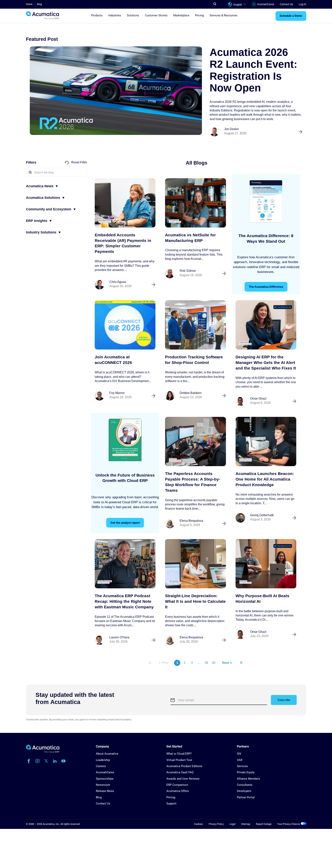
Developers (244, 791)
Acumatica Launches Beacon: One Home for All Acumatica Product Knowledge (265, 479)
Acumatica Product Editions (184, 766)
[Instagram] (37, 761)
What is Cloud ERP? (179, 753)
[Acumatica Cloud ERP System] (42, 751)
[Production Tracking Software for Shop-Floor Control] (195, 324)
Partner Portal (246, 797)
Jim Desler (231, 129)
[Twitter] (46, 761)
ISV (239, 753)
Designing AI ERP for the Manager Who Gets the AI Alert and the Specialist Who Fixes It (266, 362)
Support (171, 803)
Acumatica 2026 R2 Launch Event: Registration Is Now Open (253, 70)
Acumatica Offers (177, 791)
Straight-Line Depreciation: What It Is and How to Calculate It (195, 601)
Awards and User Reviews (182, 778)
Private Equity (246, 772)
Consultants (244, 785)
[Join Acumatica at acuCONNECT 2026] (125, 324)
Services (242, 766)
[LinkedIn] (55, 761)
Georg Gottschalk (262, 515)
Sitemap (245, 824)
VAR (239, 760)
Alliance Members (248, 778)
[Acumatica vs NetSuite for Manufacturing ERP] (195, 202)
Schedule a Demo (291, 16)
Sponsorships (105, 778)
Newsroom (103, 785)
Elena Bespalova (191, 520)
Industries (114, 15)
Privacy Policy (216, 824)
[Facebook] (29, 761)
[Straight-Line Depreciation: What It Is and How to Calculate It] (195, 563)
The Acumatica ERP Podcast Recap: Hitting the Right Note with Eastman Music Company (124, 601)
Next (225, 662)
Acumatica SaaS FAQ (179, 772)
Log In (302, 4)
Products (97, 15)
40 (213, 662)
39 (206, 662)
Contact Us (286, 4)
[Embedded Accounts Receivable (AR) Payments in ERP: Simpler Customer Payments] (125, 202)
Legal (232, 824)
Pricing (199, 15)
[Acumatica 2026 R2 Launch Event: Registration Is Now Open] (116, 90)
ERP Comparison (177, 785)
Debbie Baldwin (191, 393)
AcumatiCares (265, 4)
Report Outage (263, 824)
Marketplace (181, 15)
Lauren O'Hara (119, 637)
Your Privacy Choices (289, 824)
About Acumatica (107, 753)
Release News (105, 791)
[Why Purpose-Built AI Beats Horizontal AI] (266, 563)
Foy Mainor (117, 393)
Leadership (103, 760)
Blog (99, 797)
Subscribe (283, 699)
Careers (101, 766)
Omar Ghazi (258, 398)
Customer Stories (156, 15)
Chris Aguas (117, 281)
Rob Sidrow (188, 270)
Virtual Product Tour (179, 760)
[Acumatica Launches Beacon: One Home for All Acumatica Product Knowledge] (266, 441)
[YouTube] (63, 761)
